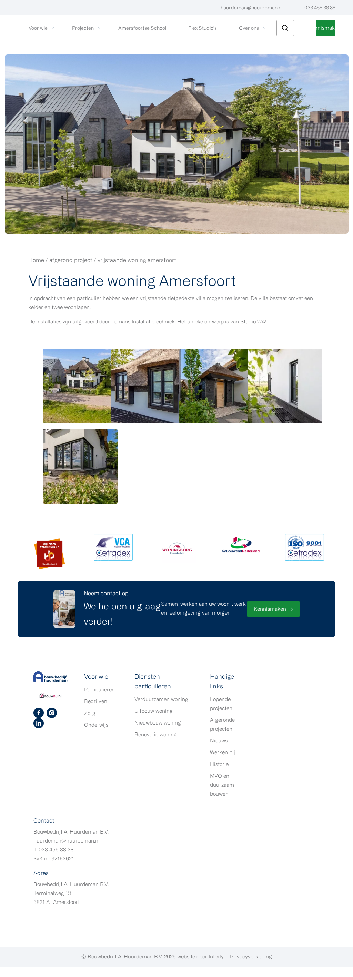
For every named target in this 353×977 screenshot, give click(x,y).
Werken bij (222, 752)
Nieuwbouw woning (157, 723)
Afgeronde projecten (222, 724)
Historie (219, 764)
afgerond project (70, 260)
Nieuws (219, 741)
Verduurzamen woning (161, 699)
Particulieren (99, 689)
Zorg (89, 713)
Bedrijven (95, 701)
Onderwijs (96, 725)
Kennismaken (325, 28)
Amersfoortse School (142, 27)
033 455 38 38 (319, 7)
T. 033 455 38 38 (53, 850)
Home (36, 260)
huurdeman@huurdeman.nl (251, 7)
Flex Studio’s (202, 27)
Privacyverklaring (251, 956)
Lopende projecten (221, 703)
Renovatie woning (155, 734)
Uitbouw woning (153, 711)
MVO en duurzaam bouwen (222, 785)
